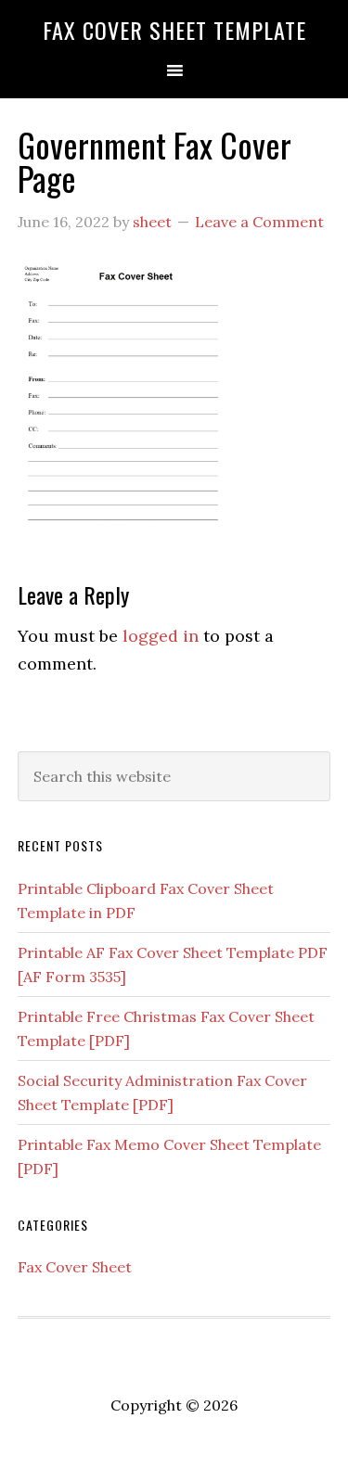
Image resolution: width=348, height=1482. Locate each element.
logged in (160, 635)
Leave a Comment (259, 221)
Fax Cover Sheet (75, 1267)
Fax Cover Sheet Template (174, 29)
